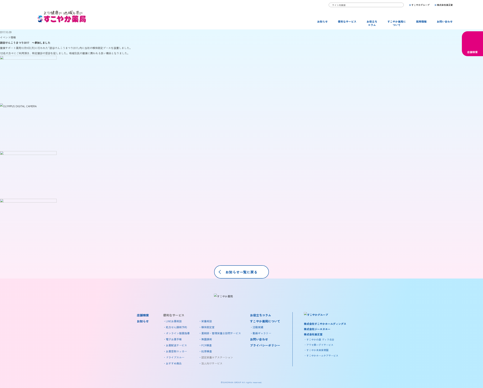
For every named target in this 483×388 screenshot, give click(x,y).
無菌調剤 (206, 339)
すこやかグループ (420, 4)
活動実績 (258, 327)
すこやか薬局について (396, 23)
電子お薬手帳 (174, 339)
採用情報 (421, 21)
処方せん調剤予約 (176, 327)
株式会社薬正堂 (445, 4)
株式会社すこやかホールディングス (325, 324)
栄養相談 (206, 321)
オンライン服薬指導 (178, 333)
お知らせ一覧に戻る (241, 271)
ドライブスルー (175, 357)
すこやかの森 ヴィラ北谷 (320, 339)
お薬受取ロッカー (176, 351)
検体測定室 (208, 327)
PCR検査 (206, 345)
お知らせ (322, 21)
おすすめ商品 (174, 363)
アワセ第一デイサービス (319, 345)
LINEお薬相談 (174, 321)
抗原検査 (206, 351)
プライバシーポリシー (265, 345)
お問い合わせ (445, 21)
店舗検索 (472, 52)
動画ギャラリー (262, 333)
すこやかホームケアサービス (322, 355)
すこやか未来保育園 (317, 350)
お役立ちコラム (372, 23)
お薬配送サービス (176, 345)
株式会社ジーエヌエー (317, 329)
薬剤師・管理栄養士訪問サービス (221, 333)
